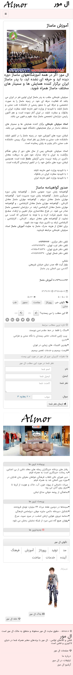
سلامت (36, 302)
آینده (63, 557)
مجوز (25, 302)
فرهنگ (15, 550)
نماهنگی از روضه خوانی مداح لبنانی (50, 492)
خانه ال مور (12, 619)
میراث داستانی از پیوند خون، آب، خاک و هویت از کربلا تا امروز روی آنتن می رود (39, 486)
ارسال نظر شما (56, 404)
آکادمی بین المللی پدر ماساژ (54, 268)
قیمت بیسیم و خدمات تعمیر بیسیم (49, 350)
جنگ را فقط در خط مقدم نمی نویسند (48, 330)
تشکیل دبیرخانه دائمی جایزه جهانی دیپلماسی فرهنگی (41, 511)
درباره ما (66, 656)
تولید (55, 550)
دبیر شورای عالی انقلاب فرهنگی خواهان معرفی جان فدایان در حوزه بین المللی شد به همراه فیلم (37, 478)
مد (64, 550)
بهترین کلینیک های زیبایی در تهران (50, 345)
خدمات (50, 557)
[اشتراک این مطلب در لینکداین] (12, 319)
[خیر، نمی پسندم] (21, 313)
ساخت (36, 557)
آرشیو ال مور (64, 665)
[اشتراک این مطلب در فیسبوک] (28, 319)
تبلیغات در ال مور (61, 660)
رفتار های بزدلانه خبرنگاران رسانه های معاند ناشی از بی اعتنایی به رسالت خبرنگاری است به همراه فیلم (37, 471)
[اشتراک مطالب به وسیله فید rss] (7, 319)
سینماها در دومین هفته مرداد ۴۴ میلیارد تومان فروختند (40, 507)
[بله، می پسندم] (36, 313)
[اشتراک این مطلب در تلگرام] (33, 319)
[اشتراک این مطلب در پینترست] (17, 319)
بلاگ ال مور (35, 614)
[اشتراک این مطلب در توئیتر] (23, 319)
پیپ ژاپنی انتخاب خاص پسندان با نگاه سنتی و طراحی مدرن (40, 337)
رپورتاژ (49, 302)
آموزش (29, 550)
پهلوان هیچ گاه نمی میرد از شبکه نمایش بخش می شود (40, 520)
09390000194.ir (60, 280)
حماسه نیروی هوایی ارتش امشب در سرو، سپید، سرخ (41, 516)
